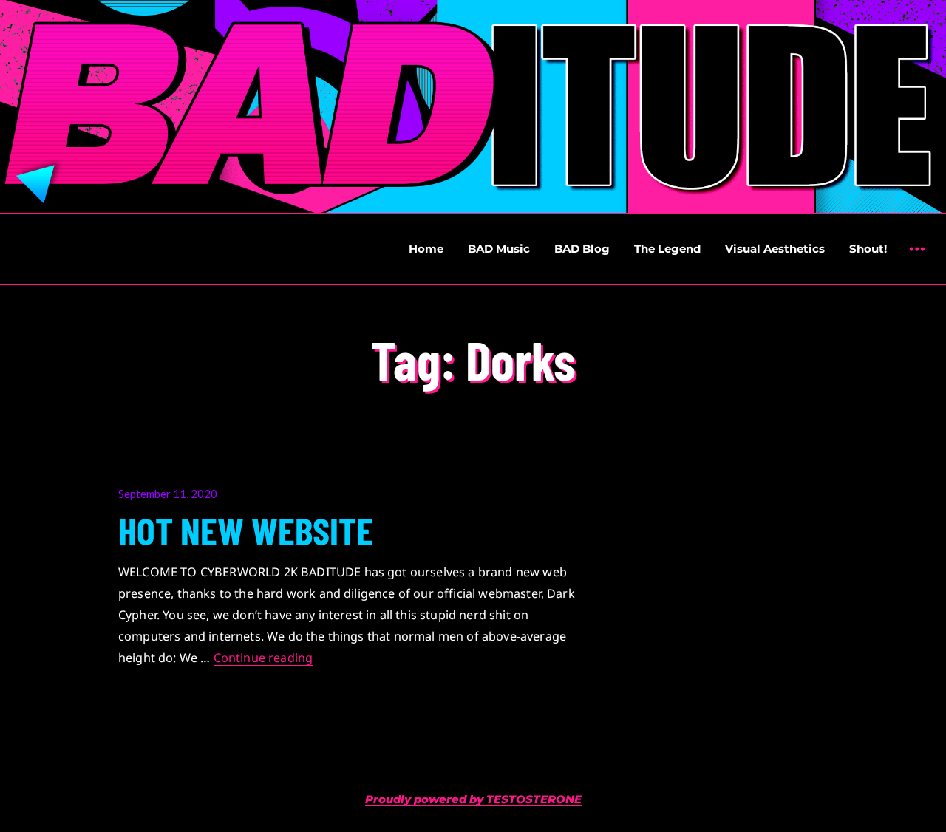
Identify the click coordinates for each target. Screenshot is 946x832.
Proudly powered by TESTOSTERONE (473, 799)
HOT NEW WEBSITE (245, 530)
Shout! (868, 249)
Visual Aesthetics (775, 249)
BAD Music (499, 249)
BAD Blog (582, 249)
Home (426, 249)
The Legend (667, 249)
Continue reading (263, 657)
